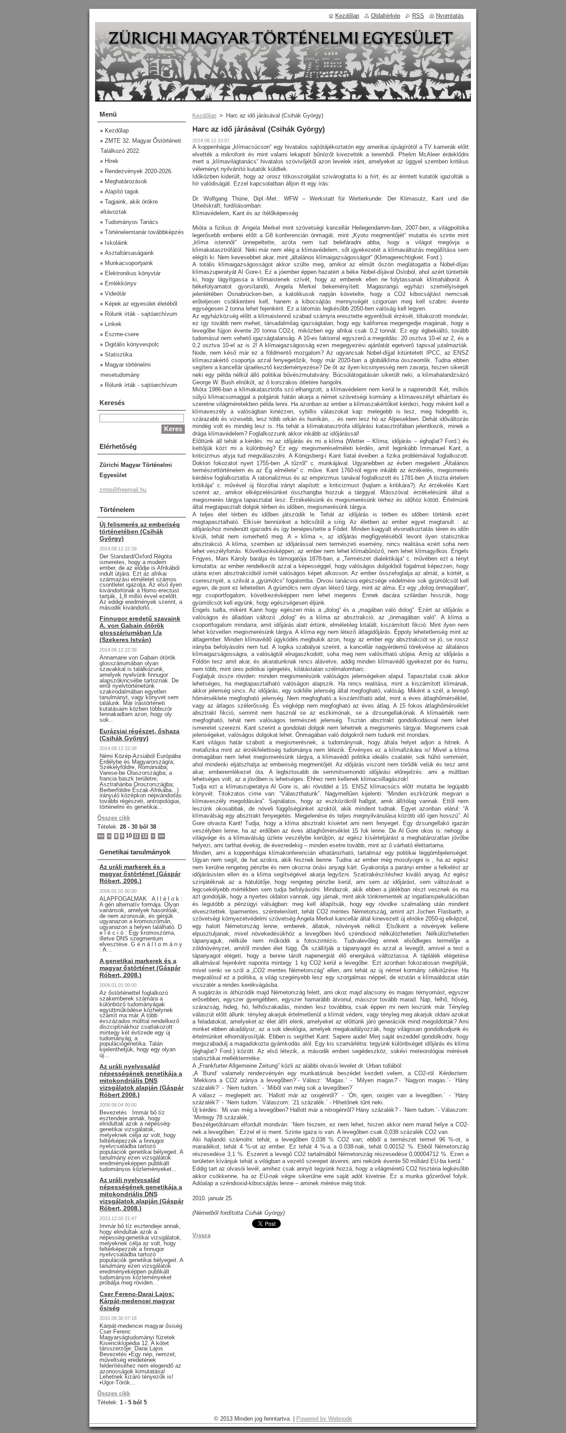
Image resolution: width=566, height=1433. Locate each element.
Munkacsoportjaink (129, 263)
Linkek (113, 324)
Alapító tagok (122, 191)
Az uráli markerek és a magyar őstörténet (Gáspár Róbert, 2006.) (139, 873)
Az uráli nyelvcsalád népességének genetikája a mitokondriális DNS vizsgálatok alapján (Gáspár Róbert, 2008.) (141, 1194)
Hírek (112, 161)
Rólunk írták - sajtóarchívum (141, 314)
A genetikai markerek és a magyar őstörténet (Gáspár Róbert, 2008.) (139, 967)
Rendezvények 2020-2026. (139, 171)
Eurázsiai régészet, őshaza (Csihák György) (139, 735)
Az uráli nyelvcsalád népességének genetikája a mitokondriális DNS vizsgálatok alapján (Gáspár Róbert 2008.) (141, 1080)
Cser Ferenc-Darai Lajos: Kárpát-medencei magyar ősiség (137, 1301)
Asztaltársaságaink (129, 253)
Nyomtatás (450, 15)
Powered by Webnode (324, 1418)
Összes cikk (113, 818)
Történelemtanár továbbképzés (144, 232)
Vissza (201, 1235)
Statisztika (118, 354)
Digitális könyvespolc (132, 344)
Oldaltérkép (385, 15)
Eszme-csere (122, 334)
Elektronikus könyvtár (133, 273)
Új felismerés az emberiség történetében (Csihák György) (139, 531)
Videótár (115, 293)
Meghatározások (126, 181)
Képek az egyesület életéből (141, 303)
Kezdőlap (204, 115)
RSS (418, 15)
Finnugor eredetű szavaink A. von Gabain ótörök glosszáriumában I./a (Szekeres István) (139, 629)
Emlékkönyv (121, 283)
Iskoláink (116, 242)
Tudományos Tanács (131, 222)
